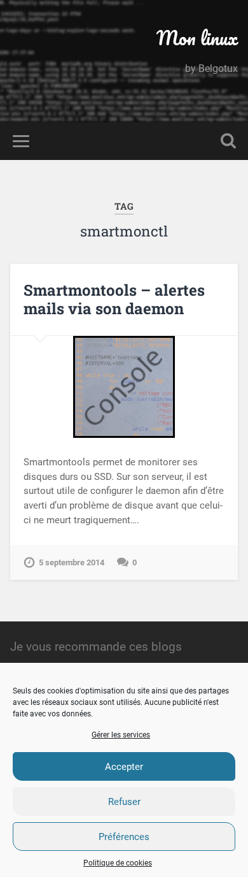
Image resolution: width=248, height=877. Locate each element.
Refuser (124, 802)
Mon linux (197, 38)
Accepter (124, 766)
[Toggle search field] (228, 141)
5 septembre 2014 (71, 562)
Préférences (124, 837)
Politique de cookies (117, 863)
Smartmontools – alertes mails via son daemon (114, 299)
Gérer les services (121, 734)
